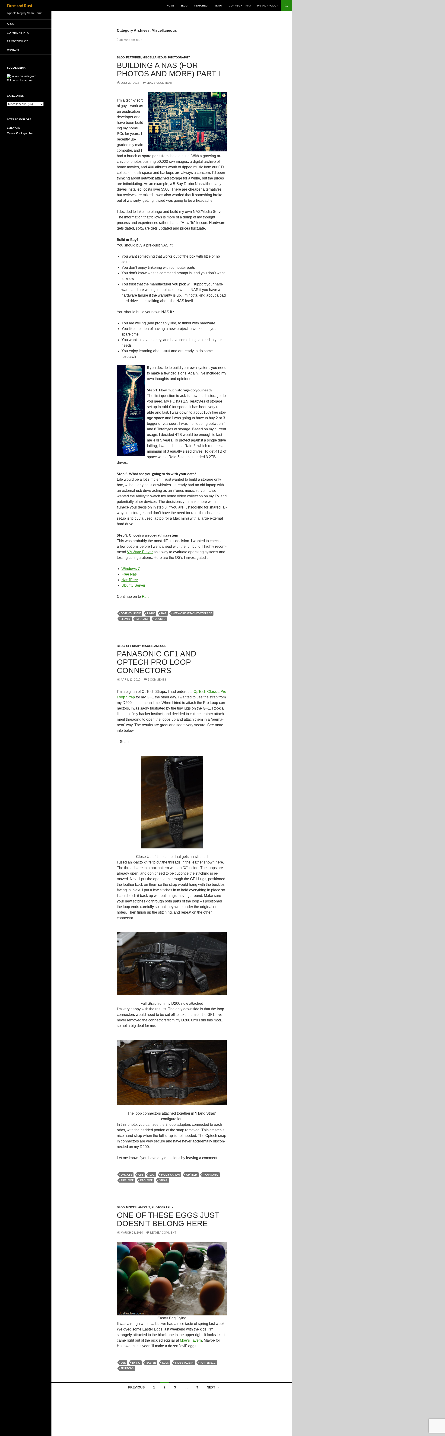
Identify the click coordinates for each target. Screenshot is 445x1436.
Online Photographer (20, 133)
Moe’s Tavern (191, 1340)
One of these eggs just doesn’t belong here (168, 1219)
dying (136, 1362)
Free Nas (129, 574)
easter (151, 1362)
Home (170, 5)
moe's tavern (184, 1362)
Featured (200, 5)
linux (151, 613)
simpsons (127, 1368)
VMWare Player (140, 552)
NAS (163, 613)
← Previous (134, 1387)
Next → (213, 1387)
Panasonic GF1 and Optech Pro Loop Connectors (156, 662)
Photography (179, 57)
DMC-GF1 (126, 1174)
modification (170, 1174)
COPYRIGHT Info (240, 5)
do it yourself (131, 613)
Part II (146, 596)
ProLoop (146, 1180)
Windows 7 (130, 569)
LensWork (13, 127)
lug (152, 1174)
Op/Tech (191, 1174)
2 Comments (157, 679)
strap (163, 1180)
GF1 (140, 1174)
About (218, 5)
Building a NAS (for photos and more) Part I (168, 69)
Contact (13, 50)
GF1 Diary (133, 646)
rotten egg (208, 1362)
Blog (184, 5)
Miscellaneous (155, 57)
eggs (165, 1362)
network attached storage (192, 613)
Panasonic (210, 1174)
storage (142, 618)
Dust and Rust (19, 5)
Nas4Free (129, 580)
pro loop (127, 1180)
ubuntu (160, 618)
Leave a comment (159, 82)
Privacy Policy (267, 5)
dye (123, 1362)
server (125, 618)
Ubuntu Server (133, 585)
